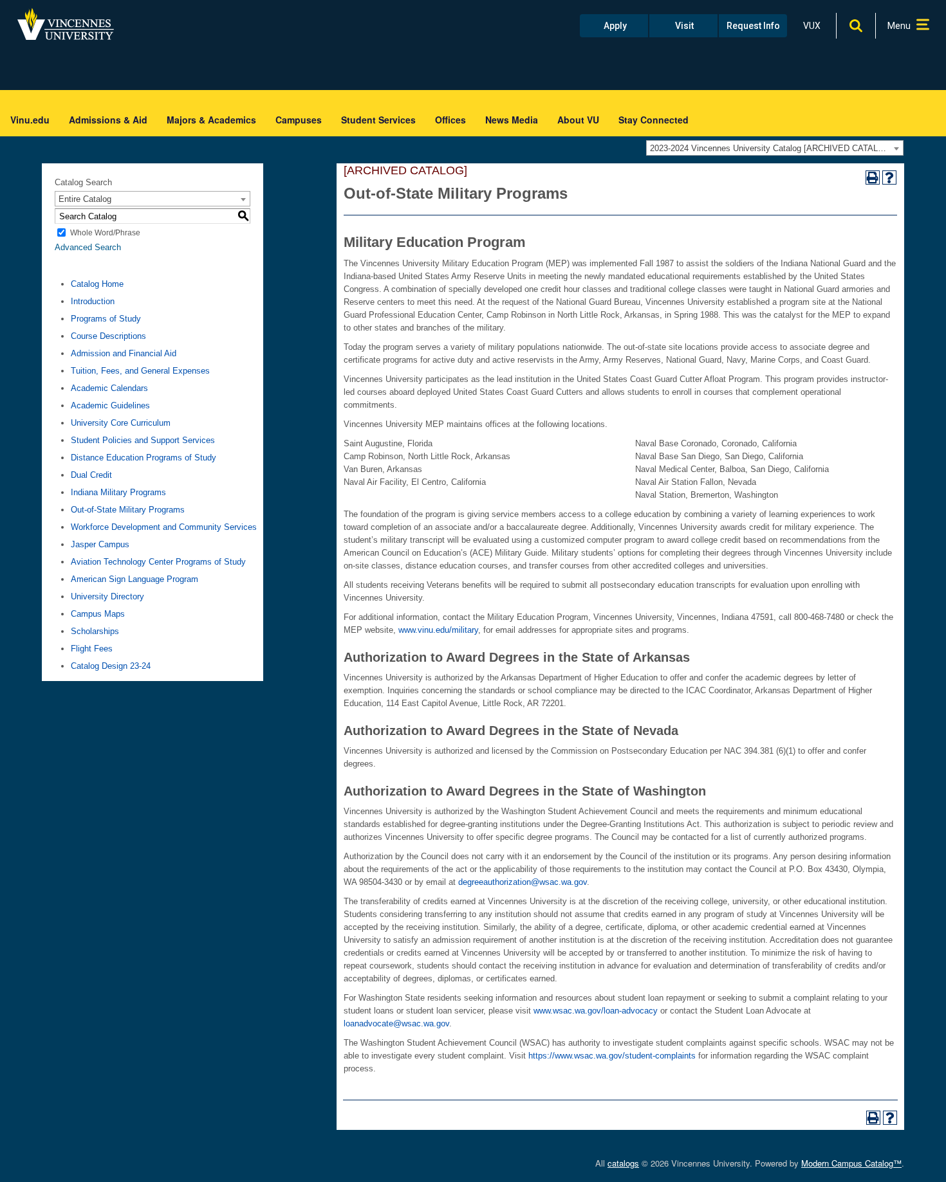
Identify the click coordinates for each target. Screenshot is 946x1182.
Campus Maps (98, 614)
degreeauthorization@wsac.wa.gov (522, 882)
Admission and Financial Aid (123, 353)
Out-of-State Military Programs (128, 509)
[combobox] (775, 148)
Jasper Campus (100, 544)
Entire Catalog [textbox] (85, 199)
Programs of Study (106, 318)
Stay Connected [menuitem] (653, 119)
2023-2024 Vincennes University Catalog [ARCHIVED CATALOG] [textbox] (771, 148)
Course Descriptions (108, 336)
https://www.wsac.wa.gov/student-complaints (612, 1055)
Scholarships (95, 631)
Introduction (93, 301)
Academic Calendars (109, 388)
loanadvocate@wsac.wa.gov (396, 1023)
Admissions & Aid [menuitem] (108, 119)
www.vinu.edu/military (438, 630)
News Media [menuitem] (511, 119)
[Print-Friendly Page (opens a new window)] (873, 177)
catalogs (623, 1163)
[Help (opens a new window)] (889, 177)
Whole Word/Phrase (105, 232)
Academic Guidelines (110, 405)
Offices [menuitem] (450, 119)
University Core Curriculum (121, 423)
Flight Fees (92, 648)
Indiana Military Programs (118, 492)
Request (753, 26)
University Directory (107, 596)
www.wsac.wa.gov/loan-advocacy (595, 1010)
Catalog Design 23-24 (111, 666)
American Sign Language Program (134, 579)
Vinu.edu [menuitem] (30, 119)
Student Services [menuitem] (378, 119)
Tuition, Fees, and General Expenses (140, 371)
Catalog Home (97, 284)
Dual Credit (91, 475)
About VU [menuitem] (578, 119)
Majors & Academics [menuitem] (211, 119)
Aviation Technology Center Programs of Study (158, 562)
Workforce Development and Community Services (164, 527)
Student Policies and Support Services (143, 440)
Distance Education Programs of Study (143, 457)
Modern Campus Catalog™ (851, 1163)
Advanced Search (88, 247)
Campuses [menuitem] (298, 119)
